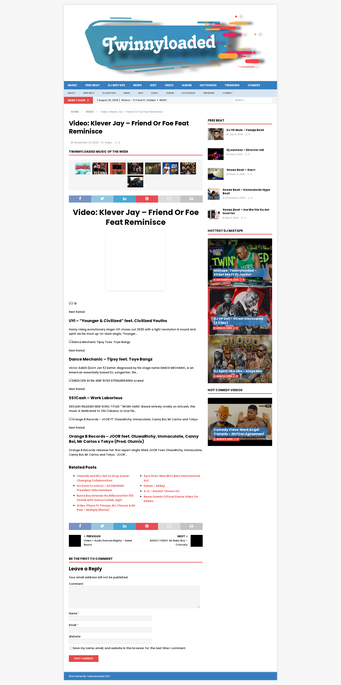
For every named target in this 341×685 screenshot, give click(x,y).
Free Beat (92, 85)
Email (73, 625)
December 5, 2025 (235, 197)
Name (73, 613)
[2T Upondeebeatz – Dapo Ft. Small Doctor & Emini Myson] (188, 168)
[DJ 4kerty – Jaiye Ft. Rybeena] (83, 168)
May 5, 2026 (236, 154)
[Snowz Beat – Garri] (216, 174)
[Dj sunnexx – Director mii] (216, 154)
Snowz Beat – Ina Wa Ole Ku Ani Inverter (246, 211)
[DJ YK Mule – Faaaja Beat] (216, 134)
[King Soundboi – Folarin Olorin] (135, 181)
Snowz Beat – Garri (241, 170)
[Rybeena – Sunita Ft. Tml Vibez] (153, 168)
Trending (232, 85)
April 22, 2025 (224, 328)
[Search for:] (252, 100)
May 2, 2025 (232, 217)
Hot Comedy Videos (225, 390)
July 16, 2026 (236, 134)
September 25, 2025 (227, 279)
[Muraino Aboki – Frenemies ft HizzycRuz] (135, 168)
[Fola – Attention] (118, 168)
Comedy (254, 85)
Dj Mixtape (116, 85)
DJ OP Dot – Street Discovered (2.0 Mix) (238, 320)
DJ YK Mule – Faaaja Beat (245, 130)
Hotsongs (208, 85)
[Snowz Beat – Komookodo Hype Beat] (214, 194)
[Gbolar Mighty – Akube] (170, 168)
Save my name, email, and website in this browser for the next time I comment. (129, 648)
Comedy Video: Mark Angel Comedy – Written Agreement (239, 431)
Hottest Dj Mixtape (225, 230)
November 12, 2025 (86, 142)
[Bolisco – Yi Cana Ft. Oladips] (100, 168)
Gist (153, 85)
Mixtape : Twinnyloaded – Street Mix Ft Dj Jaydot (235, 272)
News (137, 85)
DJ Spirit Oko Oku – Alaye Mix (238, 371)
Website (75, 636)
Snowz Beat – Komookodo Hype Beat (246, 191)
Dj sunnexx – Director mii (245, 150)
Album (187, 85)
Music (72, 85)
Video (169, 85)
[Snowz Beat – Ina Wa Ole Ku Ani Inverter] (214, 214)
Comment (76, 584)
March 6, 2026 (237, 174)
